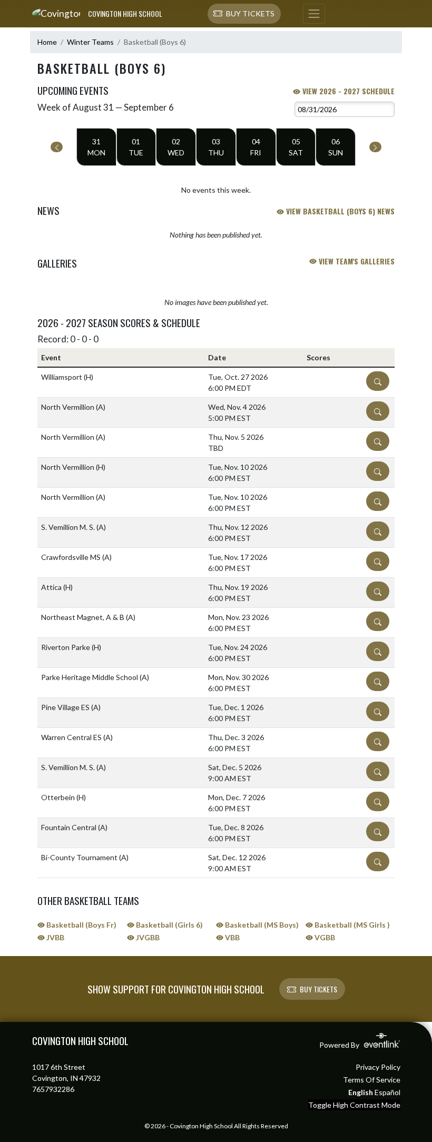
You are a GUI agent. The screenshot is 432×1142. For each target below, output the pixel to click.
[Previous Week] (57, 147)
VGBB (324, 937)
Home (47, 41)
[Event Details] (377, 381)
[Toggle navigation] (314, 14)
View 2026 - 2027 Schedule (347, 90)
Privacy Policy (378, 1066)
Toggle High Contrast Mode (354, 1104)
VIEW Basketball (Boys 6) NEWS (339, 210)
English (360, 1092)
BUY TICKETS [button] (318, 989)
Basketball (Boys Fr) (80, 924)
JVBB (54, 937)
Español (387, 1092)
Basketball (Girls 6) (168, 924)
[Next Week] (375, 147)
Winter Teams (90, 41)
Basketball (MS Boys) (261, 924)
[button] (244, 14)
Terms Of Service (371, 1079)
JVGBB (147, 937)
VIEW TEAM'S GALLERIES (356, 261)
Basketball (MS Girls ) (351, 924)
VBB (231, 937)
